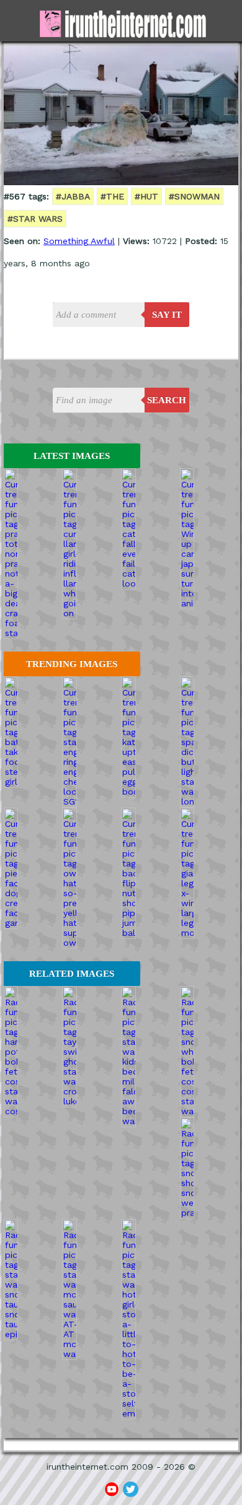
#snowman (194, 196)
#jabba (73, 196)
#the (112, 196)
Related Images (71, 974)
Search (166, 400)
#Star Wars (35, 219)
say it (167, 315)
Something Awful (79, 241)
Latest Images (72, 456)
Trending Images (71, 664)
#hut (146, 196)
